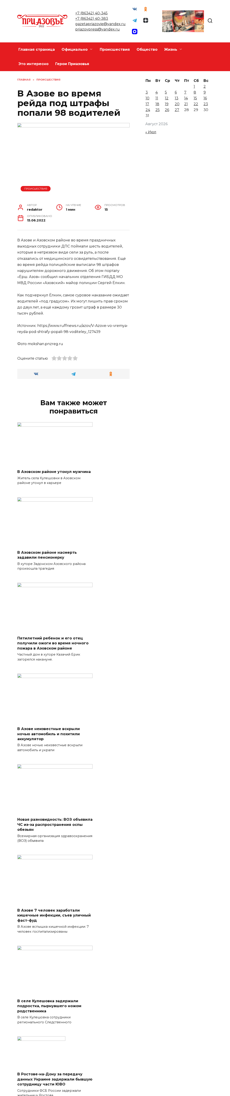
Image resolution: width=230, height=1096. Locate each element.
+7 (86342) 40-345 (91, 13)
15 (195, 98)
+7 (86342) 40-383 (91, 18)
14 (186, 98)
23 (205, 104)
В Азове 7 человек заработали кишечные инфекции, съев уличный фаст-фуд (54, 915)
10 (147, 98)
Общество (147, 49)
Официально (75, 49)
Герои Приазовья (72, 64)
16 (205, 98)
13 (176, 98)
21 (186, 104)
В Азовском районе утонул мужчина (54, 472)
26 (167, 110)
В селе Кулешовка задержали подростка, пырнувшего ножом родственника (49, 1006)
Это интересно (33, 64)
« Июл (150, 132)
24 (148, 110)
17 (147, 104)
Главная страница (36, 49)
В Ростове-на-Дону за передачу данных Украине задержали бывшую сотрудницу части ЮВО (54, 1079)
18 (157, 104)
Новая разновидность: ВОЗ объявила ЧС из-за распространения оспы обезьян (55, 824)
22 (196, 104)
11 (156, 98)
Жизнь (170, 49)
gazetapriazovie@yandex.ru (100, 24)
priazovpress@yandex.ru (97, 29)
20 (177, 104)
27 (177, 110)
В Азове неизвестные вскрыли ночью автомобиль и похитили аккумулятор (48, 734)
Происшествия (115, 49)
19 (166, 104)
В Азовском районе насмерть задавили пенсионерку (47, 555)
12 (166, 98)
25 (157, 110)
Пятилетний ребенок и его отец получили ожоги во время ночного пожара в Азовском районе (52, 643)
